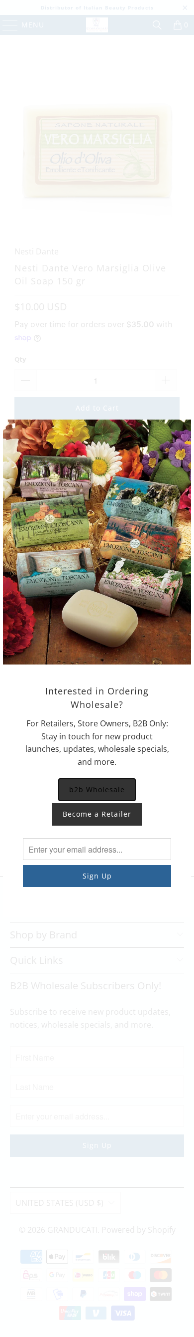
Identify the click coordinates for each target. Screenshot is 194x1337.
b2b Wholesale (97, 789)
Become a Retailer (97, 814)
